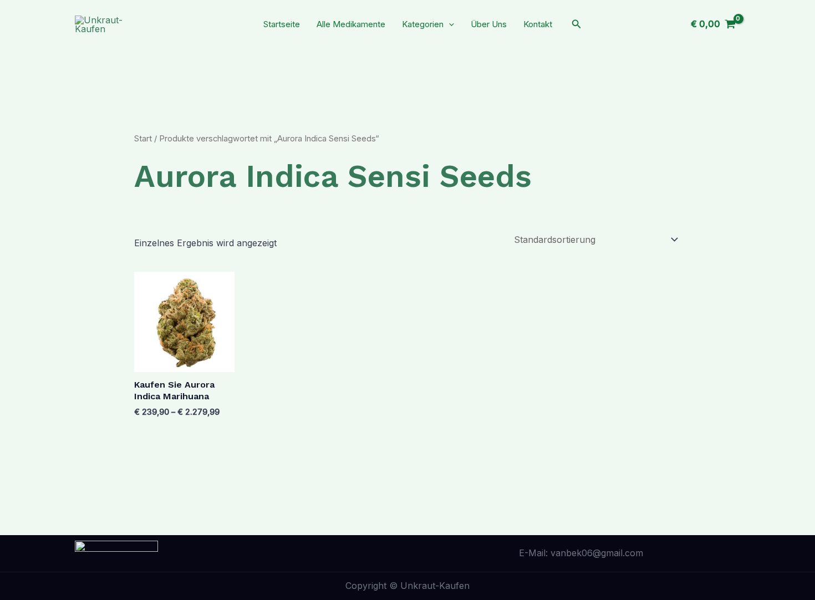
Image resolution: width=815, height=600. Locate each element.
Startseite (281, 24)
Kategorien (423, 24)
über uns (489, 24)
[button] (449, 24)
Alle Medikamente (351, 24)
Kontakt (537, 24)
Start (143, 139)
